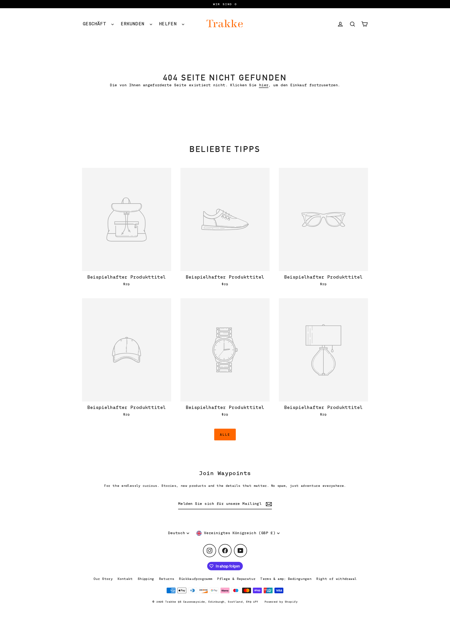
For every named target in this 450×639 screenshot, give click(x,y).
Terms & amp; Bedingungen (285, 579)
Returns (166, 579)
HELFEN (169, 23)
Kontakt (125, 579)
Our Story (103, 579)
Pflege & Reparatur (236, 579)
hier (264, 85)
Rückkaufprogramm (195, 579)
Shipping (146, 579)
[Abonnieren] (268, 504)
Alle (225, 434)
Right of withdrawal (336, 579)
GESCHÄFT (96, 23)
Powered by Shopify (281, 601)
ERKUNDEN (134, 23)
